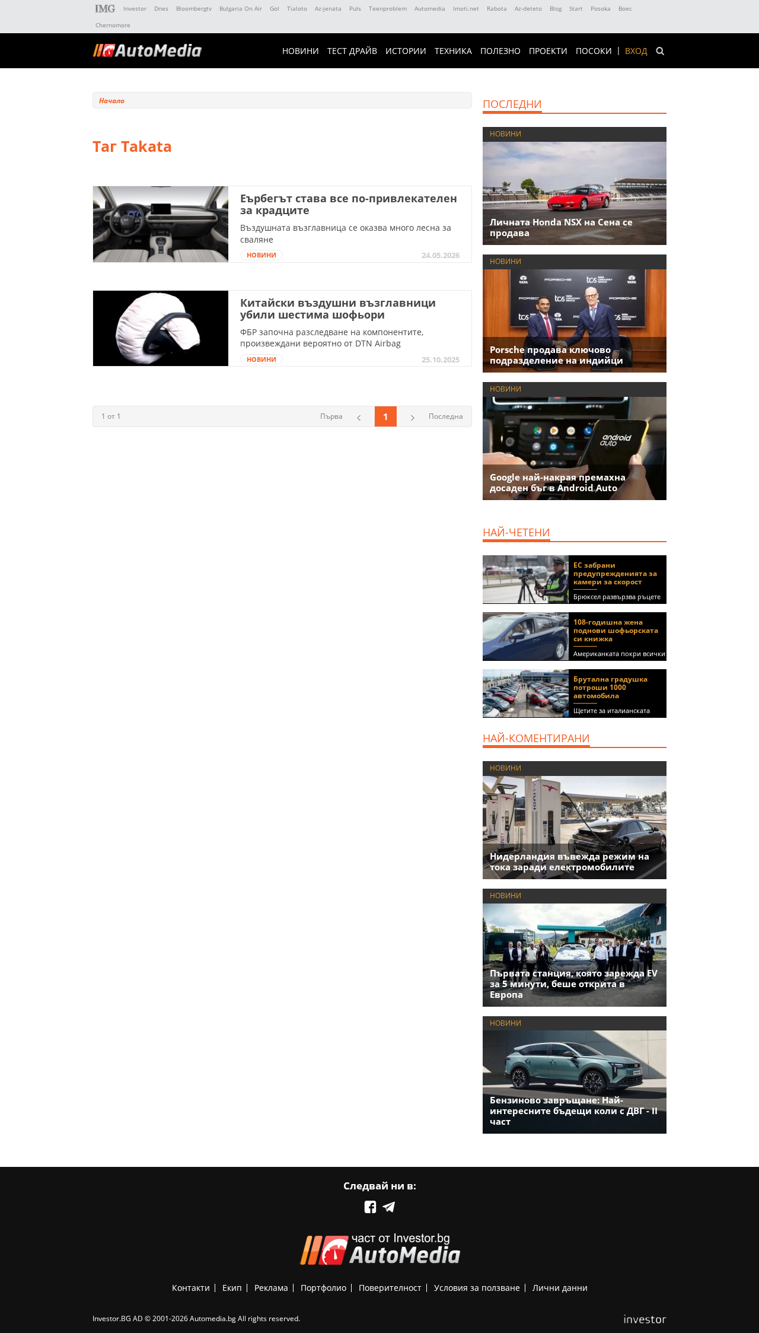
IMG (105, 8)
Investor (134, 8)
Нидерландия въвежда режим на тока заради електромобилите (569, 861)
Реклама (271, 1287)
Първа (331, 416)
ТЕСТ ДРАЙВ (352, 51)
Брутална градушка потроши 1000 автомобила (610, 687)
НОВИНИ (300, 51)
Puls (355, 8)
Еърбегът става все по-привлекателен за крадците (348, 204)
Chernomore (112, 25)
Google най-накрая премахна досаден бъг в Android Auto (558, 482)
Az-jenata (328, 8)
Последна (446, 416)
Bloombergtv (194, 8)
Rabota (497, 8)
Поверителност (390, 1287)
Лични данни (560, 1287)
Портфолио (323, 1287)
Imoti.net (466, 8)
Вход (636, 51)
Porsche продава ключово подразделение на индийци (556, 354)
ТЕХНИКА (453, 51)
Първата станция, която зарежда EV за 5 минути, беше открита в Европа (574, 983)
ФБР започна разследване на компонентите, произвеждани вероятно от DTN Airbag (331, 337)
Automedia (429, 8)
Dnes (161, 8)
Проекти (548, 51)
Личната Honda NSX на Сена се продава (561, 227)
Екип (232, 1287)
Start (576, 8)
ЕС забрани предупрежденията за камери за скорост (615, 573)
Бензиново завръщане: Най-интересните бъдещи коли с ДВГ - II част (574, 1110)
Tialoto (297, 8)
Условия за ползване (477, 1287)
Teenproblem (388, 8)
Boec (625, 8)
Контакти (191, 1287)
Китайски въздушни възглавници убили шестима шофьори (338, 308)
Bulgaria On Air (240, 8)
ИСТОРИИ (405, 51)
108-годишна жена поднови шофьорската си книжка (615, 630)
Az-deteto (528, 8)
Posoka (601, 8)
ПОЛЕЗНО (500, 51)
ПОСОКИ (594, 51)
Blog (556, 8)
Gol (274, 8)
